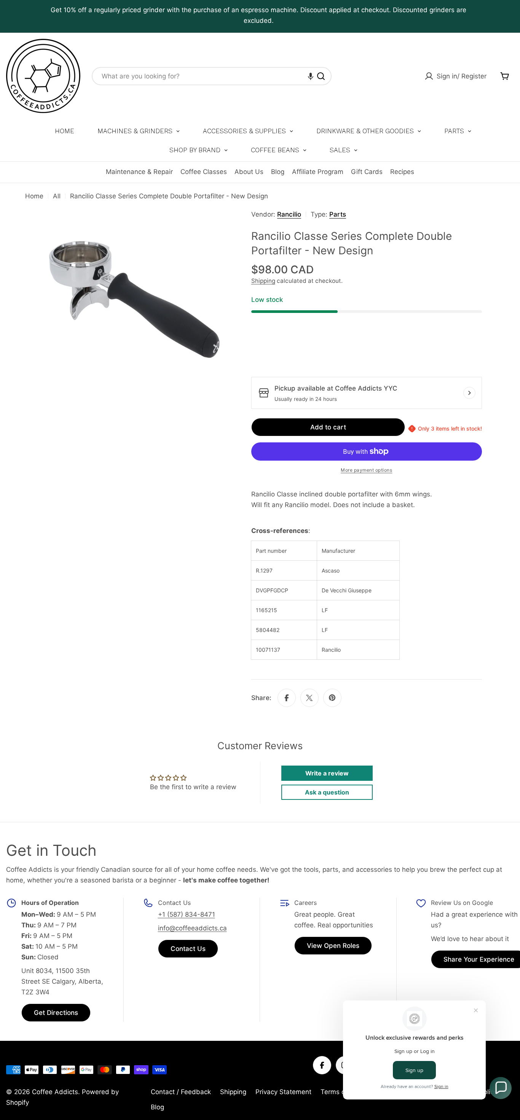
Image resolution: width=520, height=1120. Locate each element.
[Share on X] (309, 698)
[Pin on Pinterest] (332, 698)
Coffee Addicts (55, 1092)
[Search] (320, 76)
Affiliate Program (317, 171)
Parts (337, 214)
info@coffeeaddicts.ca (192, 928)
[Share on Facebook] (287, 698)
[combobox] (212, 76)
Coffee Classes (203, 171)
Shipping (263, 280)
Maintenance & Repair (139, 171)
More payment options (366, 470)
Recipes (402, 171)
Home (34, 196)
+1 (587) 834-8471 (186, 914)
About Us (248, 171)
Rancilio (289, 214)
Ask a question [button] (327, 792)
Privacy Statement (283, 1092)
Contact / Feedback (181, 1092)
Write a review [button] (327, 773)
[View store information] (469, 393)
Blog (277, 171)
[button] (310, 76)
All (57, 196)
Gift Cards (367, 171)
